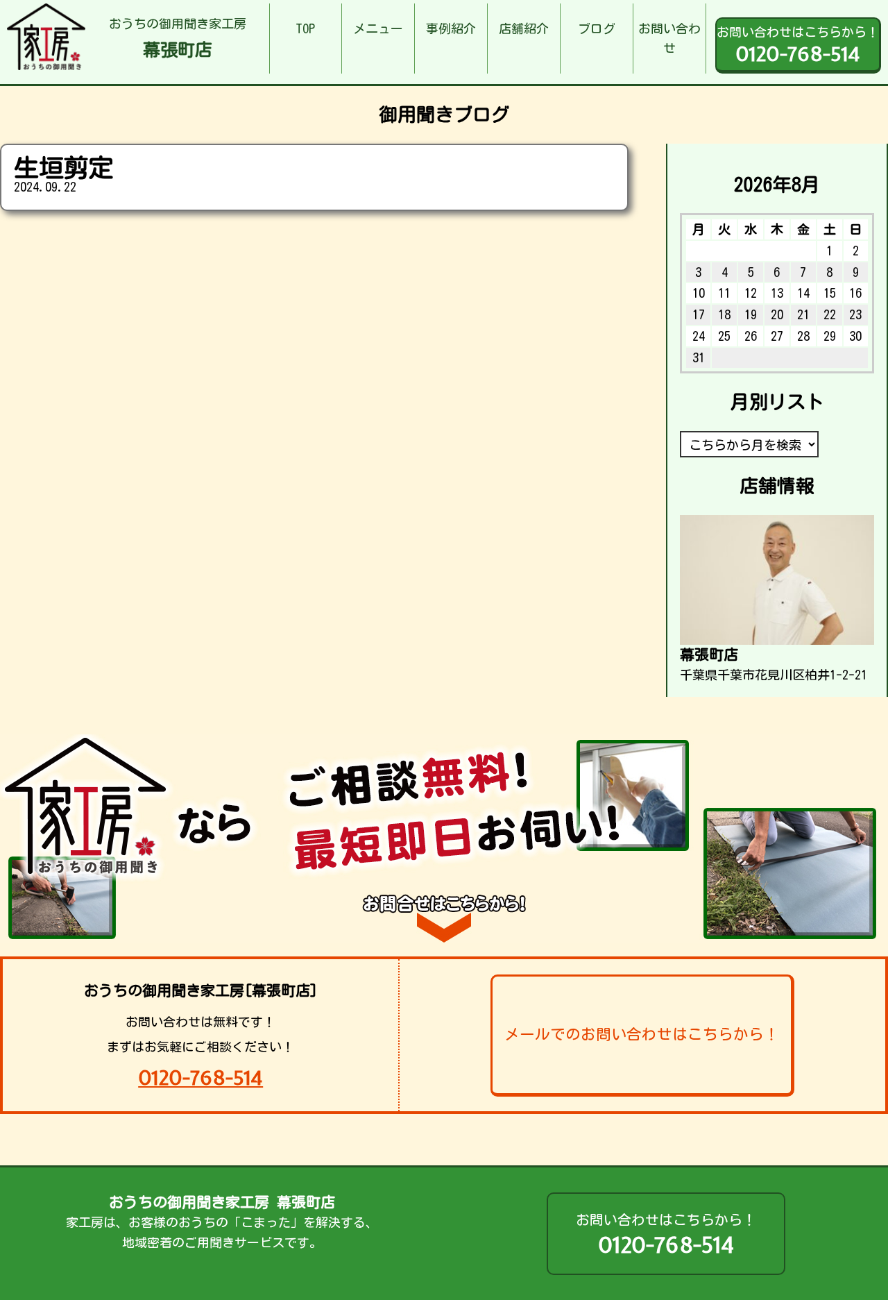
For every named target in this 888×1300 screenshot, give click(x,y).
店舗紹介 (524, 28)
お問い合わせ (669, 38)
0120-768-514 (200, 1077)
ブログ (596, 28)
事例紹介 (451, 28)
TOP (305, 28)
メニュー (378, 28)
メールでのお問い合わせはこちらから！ (641, 1034)
